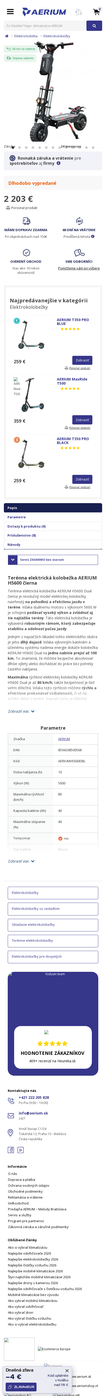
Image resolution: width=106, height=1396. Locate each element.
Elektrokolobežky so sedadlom (36, 908)
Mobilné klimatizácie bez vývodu (33, 1294)
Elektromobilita (26, 36)
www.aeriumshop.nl (83, 1386)
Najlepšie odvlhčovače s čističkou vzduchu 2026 (45, 1288)
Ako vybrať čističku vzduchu (29, 1318)
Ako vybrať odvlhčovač (25, 1306)
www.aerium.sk (80, 1376)
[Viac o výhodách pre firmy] (58, 163)
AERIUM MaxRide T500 (72, 381)
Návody (13, 544)
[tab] (53, 1193)
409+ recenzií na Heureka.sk (52, 1060)
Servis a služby (19, 1215)
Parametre (16, 517)
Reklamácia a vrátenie (25, 1197)
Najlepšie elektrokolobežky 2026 (33, 1259)
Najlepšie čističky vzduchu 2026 (32, 1265)
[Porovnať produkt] (79, 15)
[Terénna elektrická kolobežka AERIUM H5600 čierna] (53, 92)
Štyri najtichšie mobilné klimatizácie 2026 (39, 1277)
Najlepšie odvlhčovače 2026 (29, 1253)
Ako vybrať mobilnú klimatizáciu (32, 1300)
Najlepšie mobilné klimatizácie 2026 (35, 1271)
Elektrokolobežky (56, 36)
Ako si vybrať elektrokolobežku (32, 1324)
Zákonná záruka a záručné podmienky (38, 1227)
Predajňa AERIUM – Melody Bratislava (37, 1209)
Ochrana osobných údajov (28, 1185)
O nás (12, 1173)
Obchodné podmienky (25, 1191)
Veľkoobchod (18, 1203)
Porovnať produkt (24, 208)
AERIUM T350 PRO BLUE (73, 321)
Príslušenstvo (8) (21, 535)
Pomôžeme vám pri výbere (79, 268)
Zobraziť (82, 360)
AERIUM (64, 739)
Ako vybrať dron (20, 1312)
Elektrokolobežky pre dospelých (37, 956)
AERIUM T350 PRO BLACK (73, 440)
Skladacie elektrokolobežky (33, 924)
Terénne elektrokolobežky (32, 940)
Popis (12, 507)
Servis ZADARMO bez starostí (42, 559)
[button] (96, 11)
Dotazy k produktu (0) (26, 526)
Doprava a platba (21, 1179)
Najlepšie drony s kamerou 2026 (33, 1283)
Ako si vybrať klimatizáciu (27, 1247)
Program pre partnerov (26, 1221)
